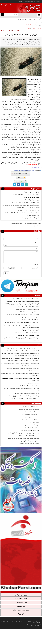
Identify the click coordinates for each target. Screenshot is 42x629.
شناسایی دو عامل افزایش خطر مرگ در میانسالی (28, 306)
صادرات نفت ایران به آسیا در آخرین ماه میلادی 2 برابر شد (26, 194)
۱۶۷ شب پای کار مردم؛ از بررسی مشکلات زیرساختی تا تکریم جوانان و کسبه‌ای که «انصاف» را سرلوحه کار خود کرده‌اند (21, 326)
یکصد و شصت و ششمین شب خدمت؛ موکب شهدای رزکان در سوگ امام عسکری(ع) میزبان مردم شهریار (22, 370)
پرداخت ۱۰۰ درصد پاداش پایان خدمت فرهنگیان (28, 436)
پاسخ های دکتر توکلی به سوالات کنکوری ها (29, 443)
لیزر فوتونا (21, 614)
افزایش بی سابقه (30, 170)
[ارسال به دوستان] (3, 30)
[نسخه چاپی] (1, 30)
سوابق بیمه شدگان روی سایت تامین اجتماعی (29, 409)
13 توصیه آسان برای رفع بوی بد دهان (30, 414)
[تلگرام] (21, 286)
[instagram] (14, 5)
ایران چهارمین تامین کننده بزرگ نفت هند (29, 200)
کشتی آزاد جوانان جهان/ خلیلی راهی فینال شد (28, 335)
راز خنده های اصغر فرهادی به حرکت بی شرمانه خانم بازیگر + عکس (23, 433)
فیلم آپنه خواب (21, 606)
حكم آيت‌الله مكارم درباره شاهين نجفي (30, 420)
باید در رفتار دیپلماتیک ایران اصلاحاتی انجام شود (28, 312)
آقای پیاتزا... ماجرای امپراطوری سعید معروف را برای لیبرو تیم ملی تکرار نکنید (21, 304)
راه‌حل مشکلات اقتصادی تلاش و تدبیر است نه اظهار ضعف (26, 317)
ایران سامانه (30, 625)
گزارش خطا (20, 177)
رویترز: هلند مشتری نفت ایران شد (31, 192)
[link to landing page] (32, 8)
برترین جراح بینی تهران (21, 595)
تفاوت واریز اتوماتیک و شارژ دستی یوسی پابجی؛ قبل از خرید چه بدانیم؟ (23, 348)
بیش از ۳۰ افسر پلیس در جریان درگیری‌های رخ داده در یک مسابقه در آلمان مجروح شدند (21, 339)
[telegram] (10, 5)
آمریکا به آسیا (17, 170)
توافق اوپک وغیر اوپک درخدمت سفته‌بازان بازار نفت (27, 210)
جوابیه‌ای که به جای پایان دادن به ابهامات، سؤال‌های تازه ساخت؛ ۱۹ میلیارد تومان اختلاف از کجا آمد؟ (20, 379)
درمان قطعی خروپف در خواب (21, 610)
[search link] (2, 14)
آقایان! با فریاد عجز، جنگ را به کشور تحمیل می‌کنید (27, 309)
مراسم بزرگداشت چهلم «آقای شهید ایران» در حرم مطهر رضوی (25, 399)
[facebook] (18, 5)
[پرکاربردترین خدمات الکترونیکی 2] (21, 480)
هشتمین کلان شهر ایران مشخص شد (30, 406)
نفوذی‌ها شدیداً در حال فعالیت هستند (30, 320)
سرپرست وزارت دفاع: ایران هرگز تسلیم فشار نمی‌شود (27, 333)
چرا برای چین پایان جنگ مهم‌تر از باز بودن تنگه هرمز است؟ (26, 299)
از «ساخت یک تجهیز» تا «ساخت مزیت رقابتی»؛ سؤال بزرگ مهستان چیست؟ (21, 396)
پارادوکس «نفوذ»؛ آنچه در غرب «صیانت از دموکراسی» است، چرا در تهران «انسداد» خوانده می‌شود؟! (20, 374)
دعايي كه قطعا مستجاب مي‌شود (32, 425)
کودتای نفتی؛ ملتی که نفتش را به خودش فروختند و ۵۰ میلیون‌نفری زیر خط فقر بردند (20, 363)
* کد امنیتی (35, 265)
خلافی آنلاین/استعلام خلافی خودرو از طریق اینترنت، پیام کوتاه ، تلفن (23, 438)
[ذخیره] (6, 30)
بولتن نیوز (30, 79)
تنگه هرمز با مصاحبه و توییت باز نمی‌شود (30, 366)
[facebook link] (18, 184)
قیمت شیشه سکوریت (21, 599)
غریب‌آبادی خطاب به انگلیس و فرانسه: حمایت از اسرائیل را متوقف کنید (23, 301)
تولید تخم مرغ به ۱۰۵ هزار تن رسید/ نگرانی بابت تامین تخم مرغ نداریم (23, 314)
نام (37, 236)
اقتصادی (33, 29)
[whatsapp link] (26, 184)
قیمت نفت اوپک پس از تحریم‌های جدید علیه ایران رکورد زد (25, 202)
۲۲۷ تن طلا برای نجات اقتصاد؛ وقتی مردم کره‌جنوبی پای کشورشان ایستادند (22, 322)
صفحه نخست (39, 29)
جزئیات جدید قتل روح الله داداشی (31, 428)
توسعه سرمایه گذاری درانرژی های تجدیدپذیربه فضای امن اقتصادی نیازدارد (22, 213)
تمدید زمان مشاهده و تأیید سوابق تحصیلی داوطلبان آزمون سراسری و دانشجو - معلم (21, 390)
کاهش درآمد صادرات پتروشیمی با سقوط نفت (28, 218)
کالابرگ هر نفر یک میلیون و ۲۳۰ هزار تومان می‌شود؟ (30, 19)
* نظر (37, 248)
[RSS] (1, 5)
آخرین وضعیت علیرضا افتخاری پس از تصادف (28, 330)
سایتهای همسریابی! (34, 422)
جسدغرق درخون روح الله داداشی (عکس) (30, 441)
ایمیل (36, 242)
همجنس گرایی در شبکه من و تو (32, 412)
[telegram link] (22, 184)
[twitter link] (14, 184)
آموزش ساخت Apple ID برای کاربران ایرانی (29, 430)
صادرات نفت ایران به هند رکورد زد (31, 197)
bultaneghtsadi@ (31, 165)
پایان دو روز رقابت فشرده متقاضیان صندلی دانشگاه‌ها (27, 393)
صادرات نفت (23, 170)
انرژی (29, 29)
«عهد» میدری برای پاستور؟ (33, 383)
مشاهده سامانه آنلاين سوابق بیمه (31, 417)
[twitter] (6, 5)
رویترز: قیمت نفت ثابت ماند (33, 215)
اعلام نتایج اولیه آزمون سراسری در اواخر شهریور (28, 386)
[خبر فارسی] (21, 552)
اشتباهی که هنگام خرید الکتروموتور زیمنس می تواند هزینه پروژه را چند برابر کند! (21, 351)
